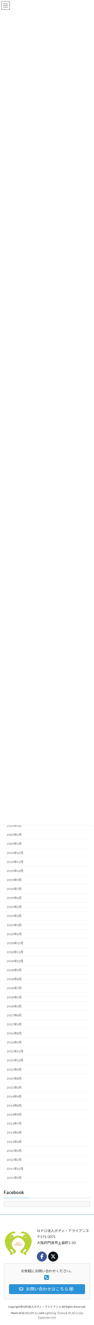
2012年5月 (14, 1151)
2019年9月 (14, 880)
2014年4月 (14, 1115)
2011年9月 (14, 1178)
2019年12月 (15, 853)
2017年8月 (14, 1015)
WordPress (32, 1313)
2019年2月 (14, 934)
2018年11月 (15, 952)
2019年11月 (15, 862)
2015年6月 (14, 1087)
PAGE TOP (86, 1280)
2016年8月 (14, 1033)
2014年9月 (14, 1096)
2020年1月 (14, 844)
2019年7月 (14, 889)
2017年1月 (14, 1024)
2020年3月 (14, 826)
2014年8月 (14, 1106)
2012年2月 (14, 1160)
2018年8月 (14, 979)
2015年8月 (14, 1078)
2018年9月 (14, 970)
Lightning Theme (55, 1313)
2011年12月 (15, 1169)
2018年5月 (14, 997)
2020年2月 (14, 835)
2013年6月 (14, 1133)
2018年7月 (14, 988)
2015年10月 (15, 1060)
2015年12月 (15, 1051)
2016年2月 (14, 1042)
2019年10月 (15, 871)
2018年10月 (15, 961)
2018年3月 (14, 1006)
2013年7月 (14, 1124)
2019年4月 (14, 916)
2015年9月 (14, 1069)
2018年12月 (15, 943)
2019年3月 (14, 925)
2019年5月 (14, 907)
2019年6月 (14, 898)
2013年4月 (14, 1142)
